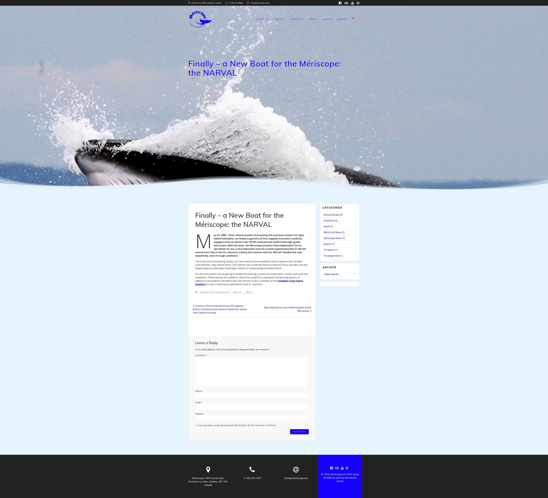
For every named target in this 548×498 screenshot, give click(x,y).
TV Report (329, 249)
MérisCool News (332, 232)
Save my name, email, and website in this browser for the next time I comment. (237, 425)
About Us (261, 18)
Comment (200, 355)
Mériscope (237, 293)
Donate (327, 18)
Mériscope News (333, 238)
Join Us (278, 18)
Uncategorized (331, 255)
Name (199, 390)
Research (296, 18)
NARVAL (249, 293)
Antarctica (329, 220)
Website (199, 413)
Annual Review (331, 214)
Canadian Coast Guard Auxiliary (214, 293)
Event (327, 226)
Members (342, 18)
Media (312, 18)
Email (198, 402)
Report (327, 244)
